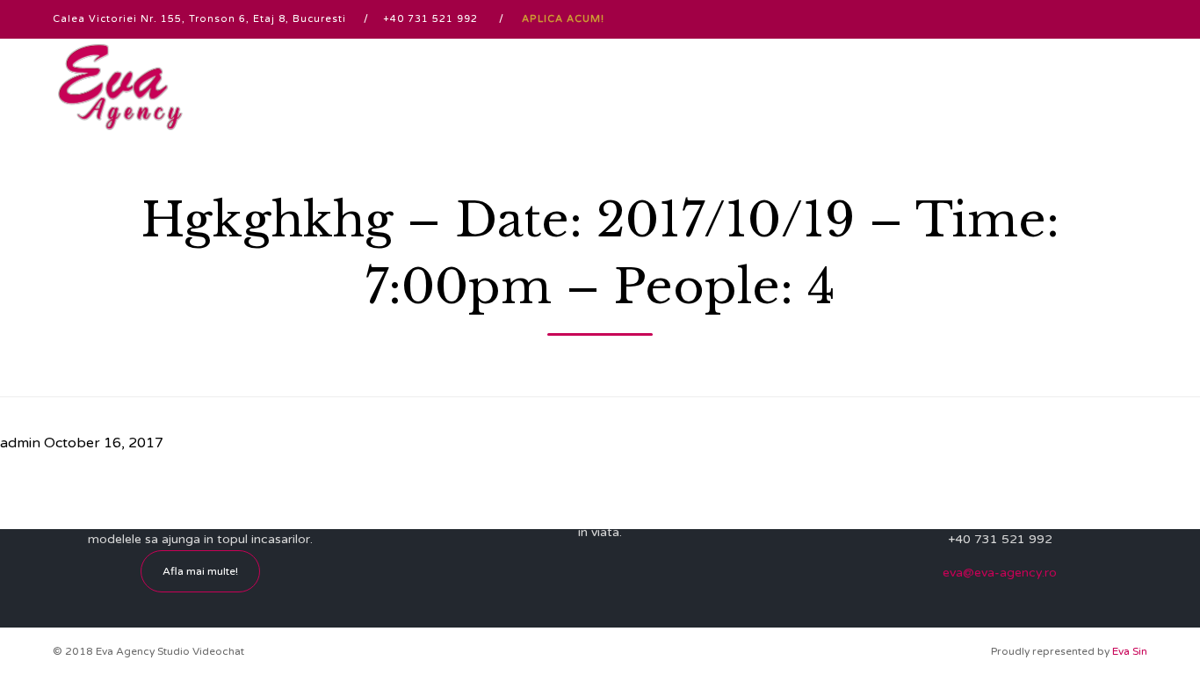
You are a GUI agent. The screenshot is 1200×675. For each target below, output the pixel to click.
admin (20, 443)
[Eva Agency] (121, 87)
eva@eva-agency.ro (1000, 572)
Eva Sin (1129, 651)
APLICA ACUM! (563, 19)
